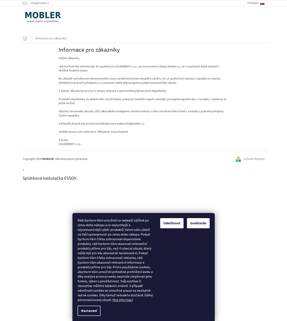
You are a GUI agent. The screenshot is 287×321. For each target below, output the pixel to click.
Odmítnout (171, 223)
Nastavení (89, 310)
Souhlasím (198, 223)
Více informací (122, 300)
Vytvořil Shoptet (254, 159)
